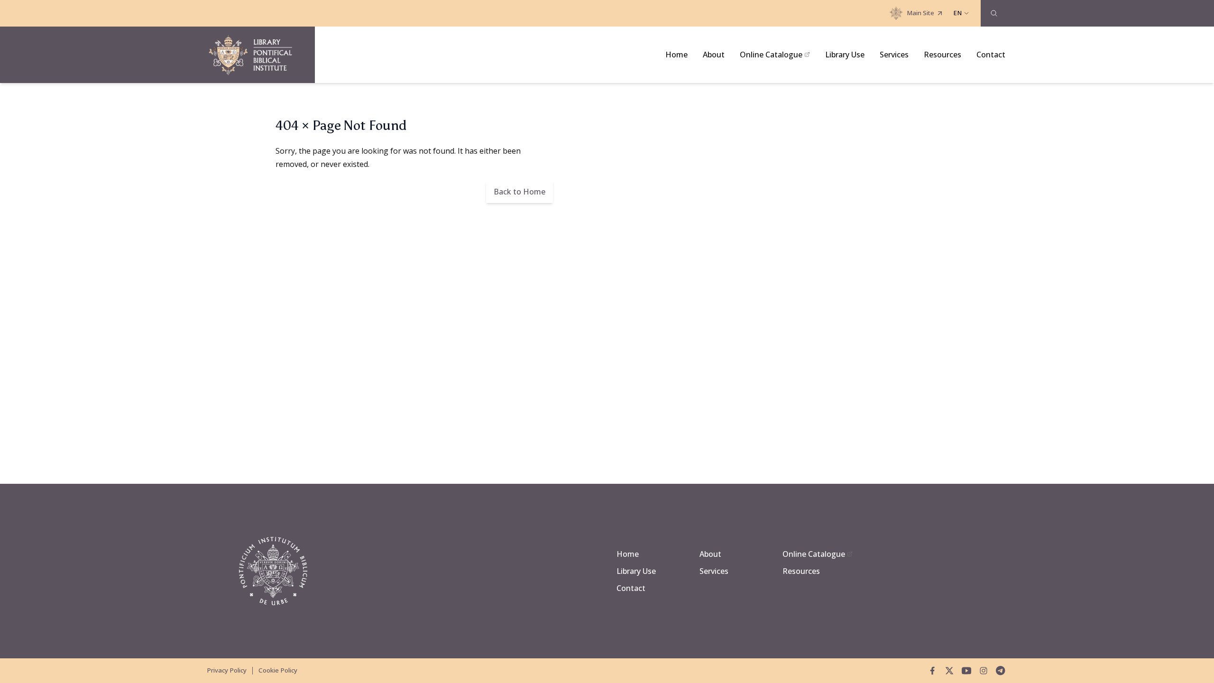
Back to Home (519, 191)
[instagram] (983, 670)
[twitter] (949, 670)
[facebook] (932, 670)
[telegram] (1000, 670)
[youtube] (966, 670)
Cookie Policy (277, 670)
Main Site (920, 13)
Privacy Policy (227, 670)
